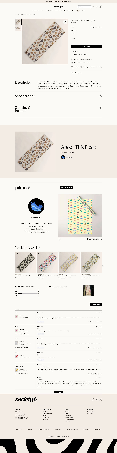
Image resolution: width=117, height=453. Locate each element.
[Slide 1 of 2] (18, 22)
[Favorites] (97, 6)
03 (65, 239)
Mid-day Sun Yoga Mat (24, 357)
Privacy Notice (18, 429)
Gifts (73, 10)
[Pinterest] (96, 399)
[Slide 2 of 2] (18, 28)
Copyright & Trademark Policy (72, 429)
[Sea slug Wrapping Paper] (80, 215)
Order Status (46, 417)
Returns (44, 415)
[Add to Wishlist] (17, 253)
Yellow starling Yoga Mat (25, 370)
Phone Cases (67, 10)
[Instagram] (93, 399)
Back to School (35, 10)
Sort (90, 309)
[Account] (93, 6)
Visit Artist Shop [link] (66, 187)
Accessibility (86, 429)
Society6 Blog (68, 415)
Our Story (67, 411)
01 (59, 239)
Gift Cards (45, 419)
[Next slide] (103, 266)
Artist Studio (89, 413)
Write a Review (97, 304)
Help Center (45, 411)
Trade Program (68, 421)
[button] (96, 27)
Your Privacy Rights (97, 429)
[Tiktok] (100, 399)
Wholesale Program (69, 419)
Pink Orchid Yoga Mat (24, 317)
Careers (67, 413)
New (42, 10)
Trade (83, 10)
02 (62, 239)
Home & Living (58, 10)
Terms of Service (58, 429)
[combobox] (84, 6)
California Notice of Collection (43, 429)
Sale (78, 10)
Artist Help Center (91, 411)
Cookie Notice (29, 429)
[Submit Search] (78, 7)
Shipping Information (47, 413)
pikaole (74, 22)
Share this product (76, 72)
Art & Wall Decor (49, 10)
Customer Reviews (69, 417)
